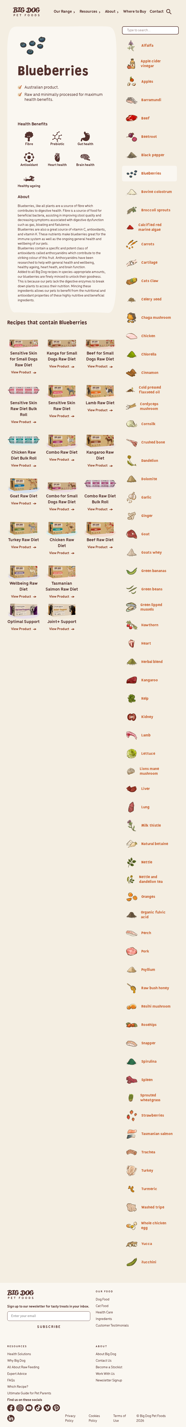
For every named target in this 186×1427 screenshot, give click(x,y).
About (110, 12)
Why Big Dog (16, 1361)
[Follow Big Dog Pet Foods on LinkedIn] (11, 1418)
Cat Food (102, 1306)
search (167, 11)
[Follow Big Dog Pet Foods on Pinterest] (56, 1407)
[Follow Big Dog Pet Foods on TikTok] (38, 1407)
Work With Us (105, 1374)
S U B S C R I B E (48, 1327)
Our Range (63, 12)
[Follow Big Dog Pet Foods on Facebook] (11, 1407)
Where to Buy (134, 12)
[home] (26, 12)
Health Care (104, 1312)
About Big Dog (106, 1354)
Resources (88, 12)
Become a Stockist (109, 1367)
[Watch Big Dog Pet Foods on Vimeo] (47, 1407)
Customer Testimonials (112, 1325)
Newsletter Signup (109, 1380)
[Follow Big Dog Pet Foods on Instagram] (20, 1407)
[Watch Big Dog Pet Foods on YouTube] (29, 1407)
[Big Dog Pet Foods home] (20, 1294)
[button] (65, 12)
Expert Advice (17, 1374)
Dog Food (102, 1299)
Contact (157, 12)
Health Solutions (19, 1354)
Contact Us (104, 1361)
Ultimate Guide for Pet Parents (29, 1393)
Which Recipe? (17, 1387)
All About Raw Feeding (23, 1367)
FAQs (11, 1380)
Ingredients (104, 1319)
